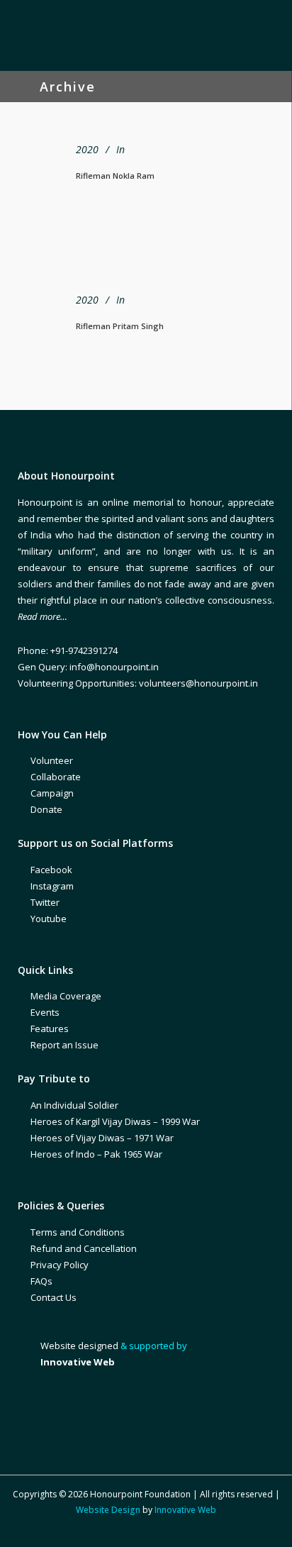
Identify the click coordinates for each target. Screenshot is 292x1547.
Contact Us (53, 1297)
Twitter (45, 902)
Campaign (52, 793)
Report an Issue (64, 1044)
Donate (46, 809)
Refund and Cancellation (83, 1248)
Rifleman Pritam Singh (120, 326)
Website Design (108, 1510)
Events (45, 1012)
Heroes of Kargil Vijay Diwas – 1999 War (115, 1121)
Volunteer (51, 760)
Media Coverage (65, 995)
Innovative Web (185, 1510)
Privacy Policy (59, 1264)
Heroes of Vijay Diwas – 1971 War (102, 1137)
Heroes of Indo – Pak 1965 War (96, 1154)
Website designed (79, 1345)
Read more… (42, 616)
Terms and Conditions (77, 1232)
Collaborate (55, 776)
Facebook (51, 869)
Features (49, 1028)
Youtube (48, 918)
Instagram (52, 886)
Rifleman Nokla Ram (115, 175)
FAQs (41, 1281)
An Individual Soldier (74, 1105)
